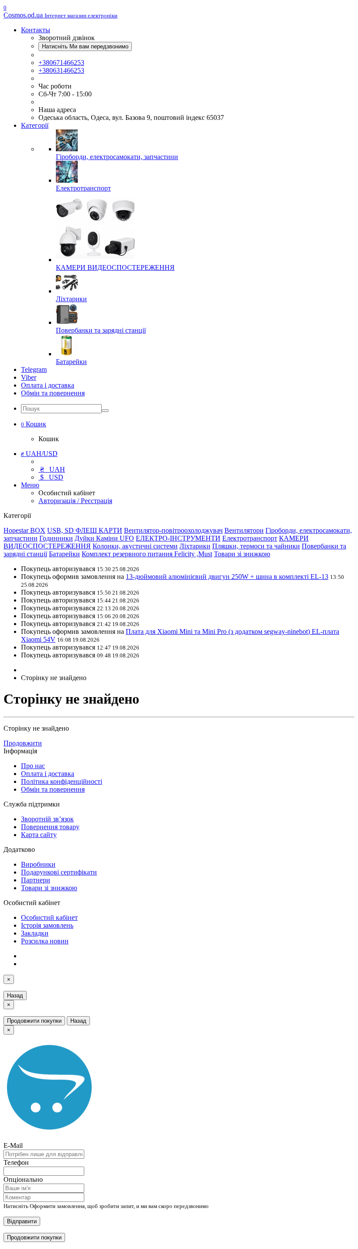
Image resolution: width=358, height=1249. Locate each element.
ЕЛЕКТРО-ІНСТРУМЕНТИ (178, 538)
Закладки (34, 933)
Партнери (35, 880)
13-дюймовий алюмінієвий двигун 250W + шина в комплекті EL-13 (227, 576)
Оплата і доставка (47, 385)
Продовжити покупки (34, 1021)
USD (51, 477)
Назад (15, 995)
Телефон (16, 1162)
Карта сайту (39, 834)
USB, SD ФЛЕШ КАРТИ (84, 530)
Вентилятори (244, 530)
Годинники (56, 538)
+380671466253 (61, 62)
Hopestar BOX (24, 530)
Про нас (33, 765)
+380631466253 (61, 70)
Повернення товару (50, 826)
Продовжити (22, 743)
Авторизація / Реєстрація (75, 500)
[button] (33, 424)
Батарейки (64, 554)
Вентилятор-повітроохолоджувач (173, 530)
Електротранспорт (249, 538)
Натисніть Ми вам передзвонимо (85, 46)
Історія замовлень (47, 925)
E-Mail (13, 1145)
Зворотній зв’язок (47, 819)
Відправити (22, 1221)
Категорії (34, 125)
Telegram (34, 369)
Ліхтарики (194, 546)
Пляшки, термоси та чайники (256, 546)
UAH (52, 469)
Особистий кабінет (49, 917)
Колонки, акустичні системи (135, 546)
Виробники (38, 864)
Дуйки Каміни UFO (104, 538)
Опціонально (23, 1179)
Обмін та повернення (53, 393)
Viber (28, 377)
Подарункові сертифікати (59, 872)
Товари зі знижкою (242, 554)
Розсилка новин (45, 941)
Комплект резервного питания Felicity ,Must (147, 554)
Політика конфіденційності (61, 781)
